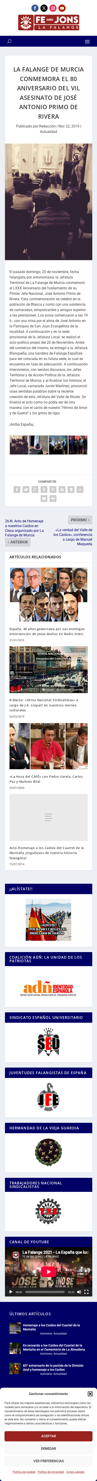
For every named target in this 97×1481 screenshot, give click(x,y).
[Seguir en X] (44, 8)
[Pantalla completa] (86, 1292)
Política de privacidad (51, 1472)
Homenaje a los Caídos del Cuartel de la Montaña (51, 1327)
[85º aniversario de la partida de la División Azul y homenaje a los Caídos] (15, 1368)
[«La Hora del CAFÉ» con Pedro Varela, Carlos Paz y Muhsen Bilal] (48, 746)
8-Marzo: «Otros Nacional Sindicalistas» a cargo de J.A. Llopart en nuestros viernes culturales (43, 705)
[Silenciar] (79, 1292)
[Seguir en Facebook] (35, 8)
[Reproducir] (11, 1292)
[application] (48, 1271)
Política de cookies (24, 1472)
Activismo (46, 1333)
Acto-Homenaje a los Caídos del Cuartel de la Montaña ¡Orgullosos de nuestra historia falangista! (46, 853)
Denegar (48, 1449)
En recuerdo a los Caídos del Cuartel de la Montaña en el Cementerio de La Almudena (54, 1347)
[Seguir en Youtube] (62, 8)
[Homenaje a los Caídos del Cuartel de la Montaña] (15, 1328)
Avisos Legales (75, 1472)
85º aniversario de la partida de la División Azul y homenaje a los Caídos (53, 1367)
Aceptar (48, 1436)
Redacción (47, 126)
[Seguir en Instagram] (53, 8)
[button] (90, 1394)
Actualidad (48, 132)
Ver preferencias (48, 1461)
